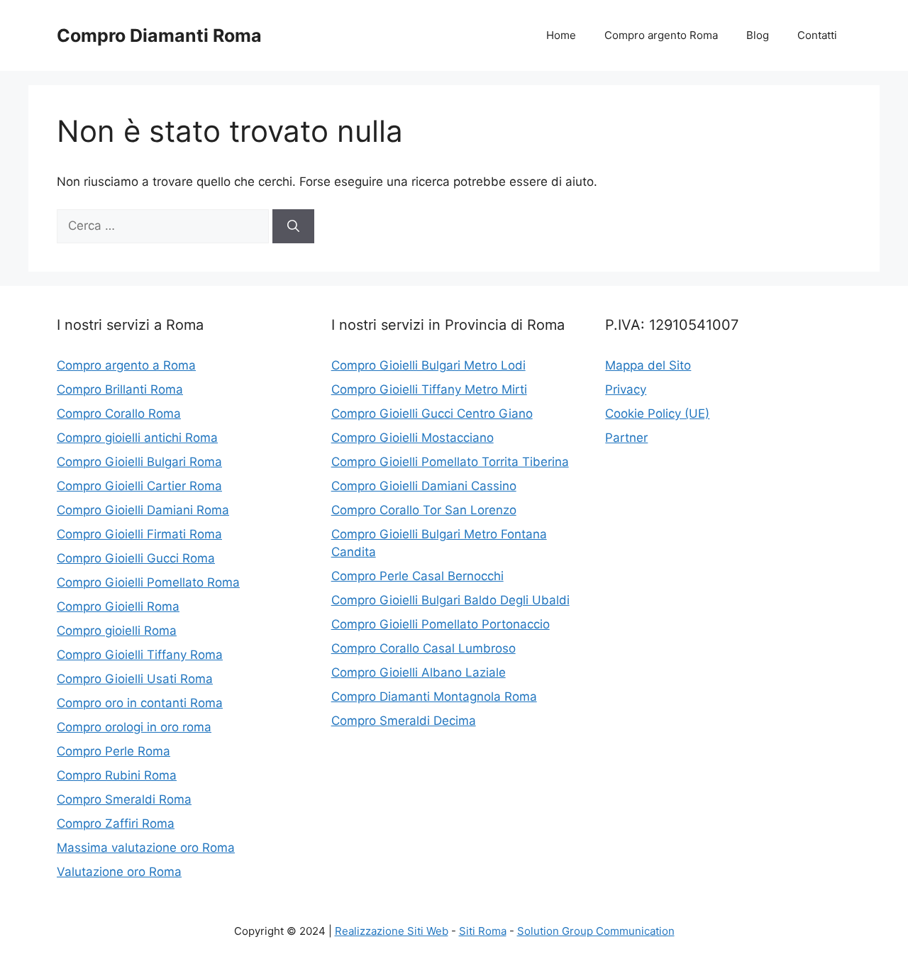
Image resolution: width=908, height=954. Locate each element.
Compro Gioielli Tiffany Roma (140, 655)
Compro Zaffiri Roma (116, 823)
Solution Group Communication (596, 931)
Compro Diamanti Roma (159, 35)
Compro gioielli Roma (117, 630)
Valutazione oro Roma (119, 872)
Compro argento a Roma (126, 365)
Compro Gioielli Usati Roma (135, 679)
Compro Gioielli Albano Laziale (418, 672)
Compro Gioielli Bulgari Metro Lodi (428, 365)
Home (561, 35)
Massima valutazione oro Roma (146, 848)
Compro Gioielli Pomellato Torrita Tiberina (450, 462)
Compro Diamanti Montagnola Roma (434, 696)
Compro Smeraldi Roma (124, 799)
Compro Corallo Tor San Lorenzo (423, 510)
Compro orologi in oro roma (134, 727)
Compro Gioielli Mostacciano (412, 438)
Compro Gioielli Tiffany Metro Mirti (429, 389)
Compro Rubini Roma (117, 775)
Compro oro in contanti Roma (140, 703)
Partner (626, 438)
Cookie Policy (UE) (657, 413)
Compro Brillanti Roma (120, 389)
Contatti (817, 35)
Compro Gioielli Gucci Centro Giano (432, 413)
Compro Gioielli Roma (118, 606)
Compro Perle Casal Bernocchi (417, 576)
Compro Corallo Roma (119, 413)
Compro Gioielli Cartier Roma (139, 486)
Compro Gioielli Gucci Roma (136, 558)
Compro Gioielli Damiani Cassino (423, 486)
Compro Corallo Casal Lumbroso (423, 648)
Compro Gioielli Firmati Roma (139, 534)
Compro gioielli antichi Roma (137, 438)
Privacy (625, 389)
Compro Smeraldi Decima (403, 721)
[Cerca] (293, 226)
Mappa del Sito (648, 365)
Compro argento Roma (661, 35)
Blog (757, 35)
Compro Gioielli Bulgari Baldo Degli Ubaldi (450, 600)
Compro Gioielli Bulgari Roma (139, 462)
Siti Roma (482, 931)
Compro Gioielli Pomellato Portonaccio (440, 624)
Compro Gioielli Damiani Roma (143, 510)
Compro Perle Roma (113, 751)
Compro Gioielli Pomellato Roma (148, 582)
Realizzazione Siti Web (391, 931)
